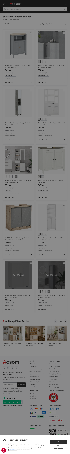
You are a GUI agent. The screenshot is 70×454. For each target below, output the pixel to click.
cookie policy (13, 450)
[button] (3, 450)
